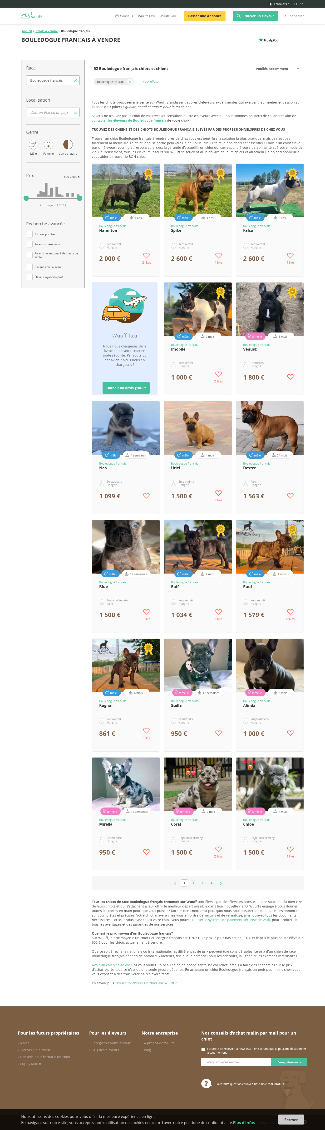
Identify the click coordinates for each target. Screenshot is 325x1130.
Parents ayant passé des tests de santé (56, 255)
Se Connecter (293, 16)
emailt (279, 1084)
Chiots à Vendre (46, 31)
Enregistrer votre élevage (112, 1043)
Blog (147, 1050)
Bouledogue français (110, 82)
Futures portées (44, 234)
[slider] (26, 198)
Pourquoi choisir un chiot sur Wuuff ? (147, 983)
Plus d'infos (244, 1122)
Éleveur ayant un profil (49, 277)
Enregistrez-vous (289, 1062)
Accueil (27, 31)
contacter (129, 120)
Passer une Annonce (205, 16)
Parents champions (47, 244)
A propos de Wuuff (159, 1043)
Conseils (126, 16)
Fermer (291, 1119)
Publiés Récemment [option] (272, 68)
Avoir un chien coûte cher (112, 965)
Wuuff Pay (168, 16)
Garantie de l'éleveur (48, 267)
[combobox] (53, 80)
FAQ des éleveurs (105, 1050)
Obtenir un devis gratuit (126, 388)
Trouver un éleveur (258, 16)
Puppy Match (30, 1063)
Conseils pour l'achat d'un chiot (45, 1057)
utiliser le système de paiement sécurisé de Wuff (231, 919)
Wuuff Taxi (146, 16)
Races (25, 1043)
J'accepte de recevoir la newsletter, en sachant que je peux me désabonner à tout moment (256, 1050)
